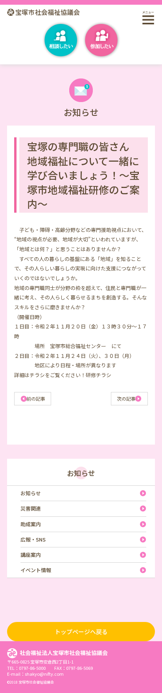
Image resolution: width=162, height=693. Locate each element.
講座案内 (30, 554)
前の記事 (35, 398)
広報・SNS (33, 539)
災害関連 (30, 508)
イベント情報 (35, 570)
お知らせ (81, 473)
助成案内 (30, 524)
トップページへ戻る (81, 631)
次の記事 (126, 398)
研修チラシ (98, 375)
